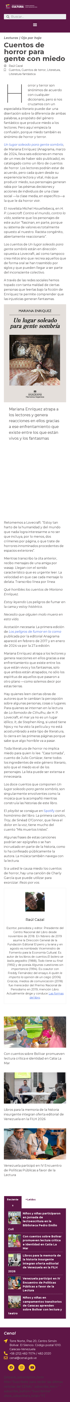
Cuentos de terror (34, 70)
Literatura (53, 70)
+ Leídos (30, 1199)
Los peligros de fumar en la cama (35, 632)
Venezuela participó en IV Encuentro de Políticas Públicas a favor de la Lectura (33, 1170)
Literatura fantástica (22, 74)
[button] (35, 24)
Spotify (49, 811)
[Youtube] (32, 1367)
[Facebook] (11, 1367)
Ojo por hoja (31, 38)
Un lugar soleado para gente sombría (33, 144)
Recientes (12, 1202)
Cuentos (14, 70)
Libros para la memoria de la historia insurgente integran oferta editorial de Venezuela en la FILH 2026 (34, 1114)
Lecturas (11, 38)
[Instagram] (21, 1367)
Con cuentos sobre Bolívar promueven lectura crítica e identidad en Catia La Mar (34, 1058)
